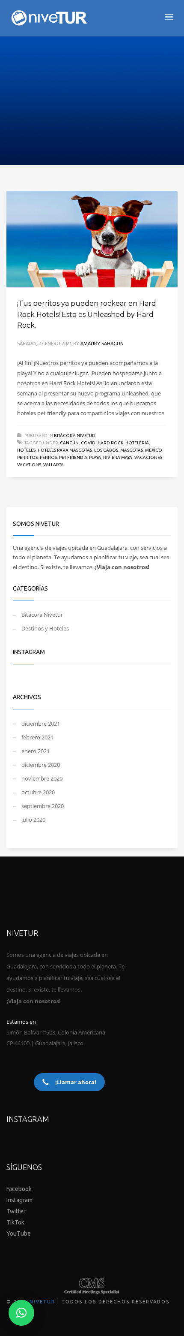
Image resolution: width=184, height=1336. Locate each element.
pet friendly (73, 457)
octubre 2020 (38, 792)
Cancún (69, 442)
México (153, 450)
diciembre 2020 (40, 765)
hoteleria (137, 442)
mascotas (131, 450)
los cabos (106, 450)
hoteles (26, 450)
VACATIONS (29, 464)
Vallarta (53, 464)
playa (95, 457)
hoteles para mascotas (65, 450)
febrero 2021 (37, 737)
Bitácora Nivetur (74, 435)
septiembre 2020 (42, 806)
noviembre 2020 (41, 778)
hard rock (110, 442)
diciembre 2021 (40, 723)
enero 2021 (35, 751)
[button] (21, 1313)
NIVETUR (42, 1301)
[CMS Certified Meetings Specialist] (92, 1286)
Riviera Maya (117, 457)
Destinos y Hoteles (45, 628)
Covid (88, 442)
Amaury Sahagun (102, 343)
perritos (27, 457)
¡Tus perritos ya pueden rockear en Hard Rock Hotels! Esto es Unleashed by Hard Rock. (86, 314)
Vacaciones (148, 457)
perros (48, 457)
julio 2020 (33, 819)
